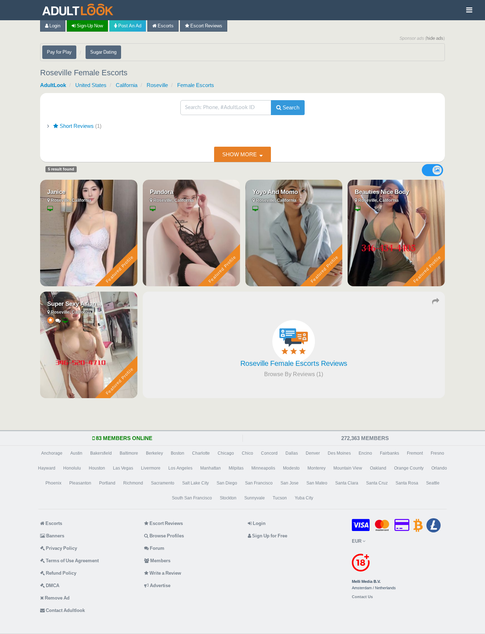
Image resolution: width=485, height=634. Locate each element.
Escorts (165, 25)
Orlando (439, 468)
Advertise (159, 585)
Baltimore (129, 453)
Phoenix (53, 483)
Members (159, 560)
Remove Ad (57, 598)
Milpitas (236, 468)
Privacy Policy (61, 548)
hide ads (434, 38)
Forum (156, 548)
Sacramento (162, 483)
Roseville (157, 85)
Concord (269, 453)
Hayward (46, 468)
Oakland (378, 468)
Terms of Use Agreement (72, 560)
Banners (54, 535)
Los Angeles (180, 468)
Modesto (291, 468)
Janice (56, 192)
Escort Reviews (205, 25)
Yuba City (304, 498)
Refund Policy (60, 573)
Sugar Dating (103, 52)
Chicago (226, 453)
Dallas (291, 453)
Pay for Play (59, 52)
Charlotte (201, 453)
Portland (107, 483)
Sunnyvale (254, 498)
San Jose (289, 483)
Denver (313, 453)
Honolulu (72, 468)
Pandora (161, 192)
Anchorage (51, 453)
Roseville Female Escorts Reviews (293, 363)
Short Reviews (80, 126)
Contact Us (362, 597)
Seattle (433, 483)
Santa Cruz (377, 483)
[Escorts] (79, 10)
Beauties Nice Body (382, 192)
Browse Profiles (166, 535)
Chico (247, 453)
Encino (365, 453)
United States (91, 85)
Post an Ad (129, 25)
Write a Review (164, 573)
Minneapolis (263, 468)
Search (290, 107)
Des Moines (339, 453)
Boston (177, 453)
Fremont (415, 453)
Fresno (437, 453)
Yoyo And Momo (275, 192)
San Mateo (316, 483)
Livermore (150, 468)
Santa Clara (346, 483)
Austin (76, 453)
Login (54, 25)
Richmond (133, 483)
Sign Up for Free (269, 535)
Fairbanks (389, 453)
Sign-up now (89, 25)
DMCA (52, 585)
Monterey (316, 468)
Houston (97, 468)
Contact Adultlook (65, 610)
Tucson (280, 498)
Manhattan (210, 468)
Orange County (409, 468)
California (126, 85)
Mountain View (347, 468)
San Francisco (259, 483)
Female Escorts (195, 85)
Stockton (228, 498)
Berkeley (154, 453)
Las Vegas (123, 468)
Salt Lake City (195, 483)
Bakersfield (101, 453)
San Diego (227, 483)
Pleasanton (80, 483)
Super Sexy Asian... (74, 304)
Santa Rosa (407, 483)
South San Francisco (192, 498)
